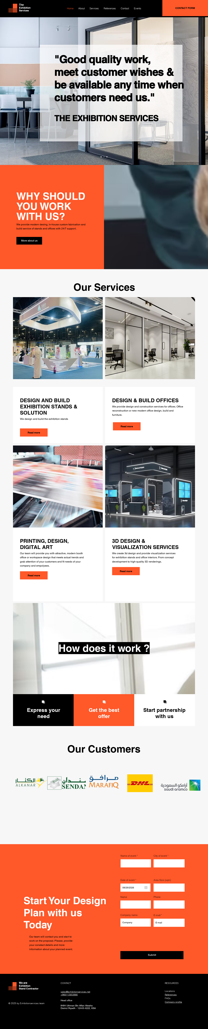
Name (123, 897)
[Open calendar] (146, 887)
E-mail (157, 915)
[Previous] (17, 91)
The (21, 4)
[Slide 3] (106, 156)
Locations (170, 991)
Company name (128, 915)
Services (24, 10)
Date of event (128, 880)
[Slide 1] (101, 156)
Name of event (128, 856)
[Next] (190, 91)
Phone (157, 897)
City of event (160, 856)
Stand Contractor (29, 988)
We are (23, 982)
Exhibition (25, 7)
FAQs (167, 998)
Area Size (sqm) (162, 880)
